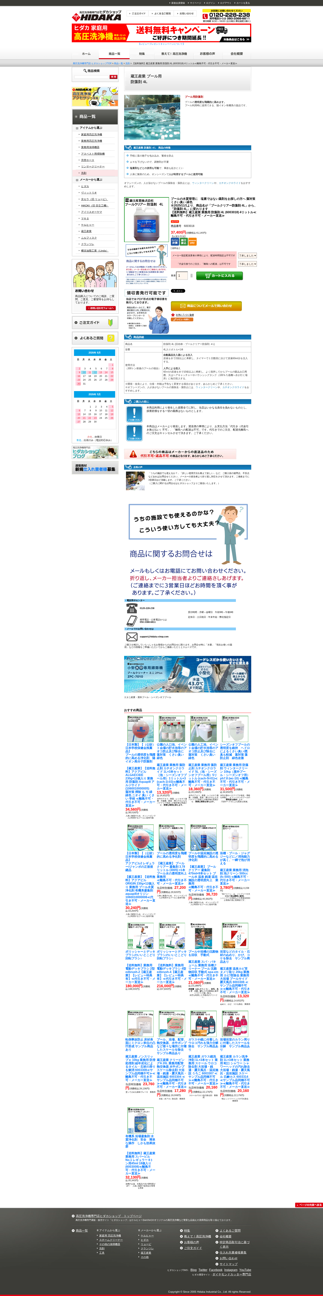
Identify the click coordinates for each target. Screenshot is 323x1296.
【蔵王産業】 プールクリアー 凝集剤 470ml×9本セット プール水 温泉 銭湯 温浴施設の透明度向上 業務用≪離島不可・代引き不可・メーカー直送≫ (203, 872)
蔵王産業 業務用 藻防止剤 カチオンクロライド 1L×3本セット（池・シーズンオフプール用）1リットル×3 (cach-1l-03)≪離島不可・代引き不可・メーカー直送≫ (172, 766)
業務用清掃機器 (90, 147)
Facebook (215, 1269)
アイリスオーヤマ (91, 211)
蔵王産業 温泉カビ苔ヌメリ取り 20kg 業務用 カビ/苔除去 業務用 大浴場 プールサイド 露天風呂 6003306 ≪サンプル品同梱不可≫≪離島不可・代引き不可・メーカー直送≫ (235, 972)
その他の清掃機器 (109, 1244)
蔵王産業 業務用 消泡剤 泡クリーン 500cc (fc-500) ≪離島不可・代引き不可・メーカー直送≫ (235, 868)
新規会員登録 (178, 3)
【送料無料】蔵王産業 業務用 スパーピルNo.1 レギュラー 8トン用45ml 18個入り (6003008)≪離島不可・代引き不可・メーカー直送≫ (140, 1155)
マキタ (85, 218)
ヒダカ (85, 186)
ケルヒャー (87, 224)
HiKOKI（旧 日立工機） (95, 205)
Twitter (203, 1269)
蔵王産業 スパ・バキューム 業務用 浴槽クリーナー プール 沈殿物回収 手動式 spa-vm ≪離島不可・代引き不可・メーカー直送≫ (203, 965)
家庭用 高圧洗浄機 (110, 1235)
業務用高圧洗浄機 (91, 140)
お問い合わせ (229, 1258)
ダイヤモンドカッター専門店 (231, 1274)
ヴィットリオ (89, 192)
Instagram (230, 1269)
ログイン (210, 3)
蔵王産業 (86, 231)
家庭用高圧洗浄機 (91, 134)
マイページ (195, 3)
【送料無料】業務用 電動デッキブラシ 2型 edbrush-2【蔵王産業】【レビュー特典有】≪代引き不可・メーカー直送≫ (140, 967)
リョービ (146, 1244)
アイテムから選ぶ (109, 1230)
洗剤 (127, 63)
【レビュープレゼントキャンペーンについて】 (161, 44)
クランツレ (87, 244)
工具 (101, 1252)
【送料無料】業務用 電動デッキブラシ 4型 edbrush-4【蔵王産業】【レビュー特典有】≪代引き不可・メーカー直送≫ (172, 967)
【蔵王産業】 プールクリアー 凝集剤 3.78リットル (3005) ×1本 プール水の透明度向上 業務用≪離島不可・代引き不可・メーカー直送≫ (172, 868)
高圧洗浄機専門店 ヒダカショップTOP (92, 63)
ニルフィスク (89, 237)
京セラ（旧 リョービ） (94, 199)
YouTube (245, 1269)
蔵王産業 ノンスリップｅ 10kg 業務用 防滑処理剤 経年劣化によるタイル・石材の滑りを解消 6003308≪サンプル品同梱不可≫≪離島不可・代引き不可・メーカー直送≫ (140, 1060)
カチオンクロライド (230, 183)
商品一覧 (118, 63)
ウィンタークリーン (203, 183)
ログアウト (225, 3)
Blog (193, 1269)
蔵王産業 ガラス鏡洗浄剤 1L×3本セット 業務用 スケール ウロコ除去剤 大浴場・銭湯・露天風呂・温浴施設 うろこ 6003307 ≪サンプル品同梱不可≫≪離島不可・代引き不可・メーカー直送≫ (203, 1061)
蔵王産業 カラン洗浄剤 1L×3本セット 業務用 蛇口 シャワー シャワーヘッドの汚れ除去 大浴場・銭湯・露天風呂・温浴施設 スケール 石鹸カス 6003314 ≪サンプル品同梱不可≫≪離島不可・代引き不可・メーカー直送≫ (235, 1063)
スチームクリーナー (111, 1239)
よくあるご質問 (230, 1230)
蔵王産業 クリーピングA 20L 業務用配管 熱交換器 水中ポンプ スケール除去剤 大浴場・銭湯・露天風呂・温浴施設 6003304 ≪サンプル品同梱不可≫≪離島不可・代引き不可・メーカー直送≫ (172, 1063)
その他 (145, 1257)
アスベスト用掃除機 (93, 153)
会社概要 (226, 1236)
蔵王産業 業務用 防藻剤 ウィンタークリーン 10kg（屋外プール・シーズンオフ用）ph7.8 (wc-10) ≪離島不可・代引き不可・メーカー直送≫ (235, 765)
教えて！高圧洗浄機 (197, 1236)
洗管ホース (87, 160)
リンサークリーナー (93, 166)
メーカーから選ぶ (151, 1230)
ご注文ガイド (193, 1248)
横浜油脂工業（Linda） (95, 250)
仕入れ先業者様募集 (233, 1252)
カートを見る (243, 3)
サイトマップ (229, 1264)
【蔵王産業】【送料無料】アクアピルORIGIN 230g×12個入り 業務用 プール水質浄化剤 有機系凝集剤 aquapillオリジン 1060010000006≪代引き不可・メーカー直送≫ (140, 878)
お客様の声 (191, 1242)
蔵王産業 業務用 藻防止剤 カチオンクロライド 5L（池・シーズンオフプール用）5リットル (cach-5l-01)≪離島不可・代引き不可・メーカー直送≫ (203, 765)
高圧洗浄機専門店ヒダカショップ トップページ (109, 1216)
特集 (187, 1230)
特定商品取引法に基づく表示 (235, 1244)
